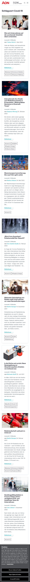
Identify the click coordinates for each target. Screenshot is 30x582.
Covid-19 (8, 74)
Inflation (15, 143)
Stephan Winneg (12, 111)
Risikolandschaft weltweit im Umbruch (14, 432)
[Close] (27, 547)
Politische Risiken (10, 149)
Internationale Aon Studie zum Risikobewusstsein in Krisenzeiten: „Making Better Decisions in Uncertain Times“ (14, 102)
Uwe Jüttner (10, 507)
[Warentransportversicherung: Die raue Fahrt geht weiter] (15, 162)
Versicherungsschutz (11, 407)
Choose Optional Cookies (15, 570)
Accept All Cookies (15, 579)
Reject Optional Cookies (15, 574)
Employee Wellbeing (18, 74)
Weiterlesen (7, 68)
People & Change (10, 146)
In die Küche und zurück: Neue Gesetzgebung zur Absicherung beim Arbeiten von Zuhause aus (15, 366)
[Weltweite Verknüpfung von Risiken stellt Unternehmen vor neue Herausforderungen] (15, 287)
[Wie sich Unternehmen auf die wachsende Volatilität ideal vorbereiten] (15, 22)
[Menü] (27, 2)
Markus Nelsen (11, 180)
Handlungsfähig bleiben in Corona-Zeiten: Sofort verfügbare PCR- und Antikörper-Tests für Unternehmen (13, 498)
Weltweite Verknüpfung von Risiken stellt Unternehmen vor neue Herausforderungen (14, 299)
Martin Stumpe (11, 306)
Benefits (8, 404)
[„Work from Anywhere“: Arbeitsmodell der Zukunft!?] (15, 226)
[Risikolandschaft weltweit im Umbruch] (15, 420)
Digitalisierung (9, 339)
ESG (19, 470)
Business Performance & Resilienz (14, 72)
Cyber (14, 336)
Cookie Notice (10, 564)
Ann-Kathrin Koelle (13, 243)
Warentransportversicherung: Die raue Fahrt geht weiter (15, 174)
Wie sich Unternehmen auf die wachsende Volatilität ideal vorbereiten (13, 35)
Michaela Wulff (11, 374)
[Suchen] (24, 2)
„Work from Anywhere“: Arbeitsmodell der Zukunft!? (14, 237)
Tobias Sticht (11, 42)
